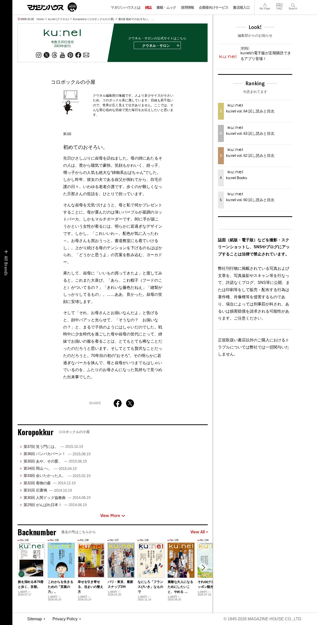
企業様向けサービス (214, 7)
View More (110, 515)
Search (293, 4)
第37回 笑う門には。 (53, 446)
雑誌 (148, 7)
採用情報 (187, 7)
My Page (265, 4)
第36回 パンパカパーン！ (57, 454)
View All (197, 532)
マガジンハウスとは (125, 7)
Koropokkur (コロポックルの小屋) (93, 19)
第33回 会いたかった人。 (57, 475)
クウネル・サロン (156, 46)
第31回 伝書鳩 (48, 490)
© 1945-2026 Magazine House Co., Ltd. (263, 619)
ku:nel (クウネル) (58, 19)
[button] (203, 567)
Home (40, 19)
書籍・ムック (166, 7)
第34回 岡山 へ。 (50, 468)
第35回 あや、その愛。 (55, 461)
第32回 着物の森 (50, 483)
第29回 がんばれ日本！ (55, 505)
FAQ (279, 4)
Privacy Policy (65, 619)
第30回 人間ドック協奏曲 (57, 497)
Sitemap (34, 619)
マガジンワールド (52, 7)
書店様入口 (241, 7)
